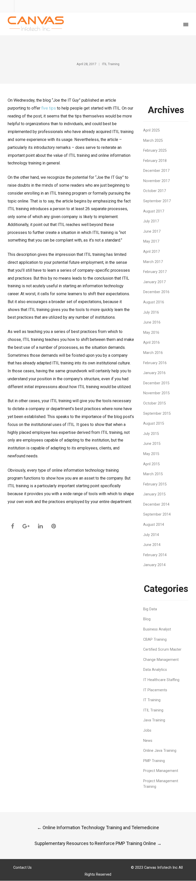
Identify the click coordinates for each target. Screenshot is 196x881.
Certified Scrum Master (162, 649)
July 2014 (151, 535)
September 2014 (157, 514)
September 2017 (157, 201)
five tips (48, 108)
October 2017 (154, 191)
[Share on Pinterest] (53, 526)
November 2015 (156, 393)
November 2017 (156, 181)
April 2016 (151, 342)
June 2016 (152, 322)
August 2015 (153, 423)
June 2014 (152, 545)
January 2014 (154, 565)
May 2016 (151, 332)
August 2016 (153, 302)
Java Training (154, 720)
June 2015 (152, 444)
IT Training (152, 700)
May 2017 (151, 241)
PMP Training (154, 761)
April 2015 (151, 464)
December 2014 (156, 504)
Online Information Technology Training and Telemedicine (98, 827)
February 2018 (155, 161)
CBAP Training (155, 639)
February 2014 (155, 555)
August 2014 (153, 524)
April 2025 (151, 130)
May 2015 (151, 454)
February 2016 (155, 363)
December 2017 (156, 171)
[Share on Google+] (26, 526)
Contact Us (22, 867)
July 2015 (151, 434)
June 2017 (152, 231)
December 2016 (156, 292)
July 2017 (151, 221)
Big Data (150, 609)
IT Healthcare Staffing (161, 680)
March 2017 (153, 262)
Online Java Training (159, 750)
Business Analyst (157, 629)
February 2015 (155, 484)
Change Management (161, 660)
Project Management (160, 771)
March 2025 (153, 140)
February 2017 (155, 272)
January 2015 (154, 494)
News (147, 741)
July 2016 (151, 312)
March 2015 (153, 474)
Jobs (147, 730)
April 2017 (151, 251)
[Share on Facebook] (12, 526)
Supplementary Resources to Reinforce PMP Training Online (98, 843)
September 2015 (157, 413)
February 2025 (155, 150)
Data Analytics (155, 670)
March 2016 (153, 353)
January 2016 (154, 373)
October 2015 (154, 403)
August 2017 (153, 211)
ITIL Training (110, 64)
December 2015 (156, 383)
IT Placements (155, 690)
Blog (147, 619)
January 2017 (154, 282)
